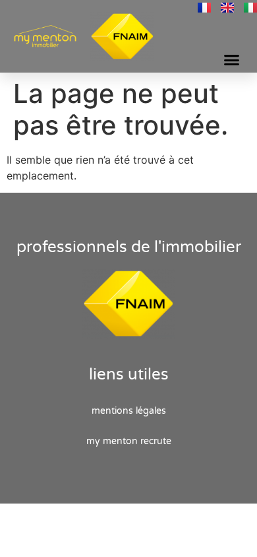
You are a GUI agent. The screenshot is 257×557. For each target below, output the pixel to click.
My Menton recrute (128, 441)
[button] (231, 60)
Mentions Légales (129, 410)
